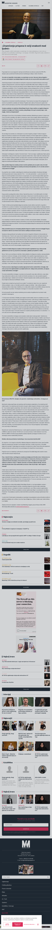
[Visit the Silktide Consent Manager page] (38, 924)
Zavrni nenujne (7, 924)
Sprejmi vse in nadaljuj (17, 924)
